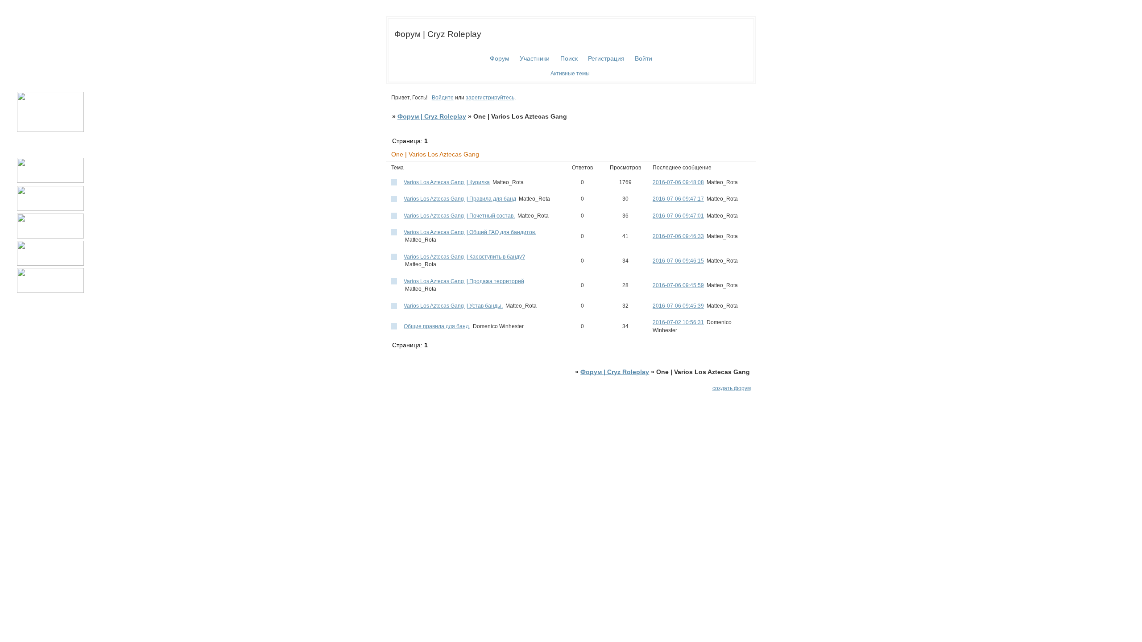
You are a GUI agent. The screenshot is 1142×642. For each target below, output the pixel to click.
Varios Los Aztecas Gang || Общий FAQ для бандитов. (470, 232)
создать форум (731, 388)
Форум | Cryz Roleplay (431, 116)
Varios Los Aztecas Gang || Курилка (447, 182)
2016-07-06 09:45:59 (678, 285)
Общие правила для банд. (437, 326)
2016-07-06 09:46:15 (678, 261)
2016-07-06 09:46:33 (678, 236)
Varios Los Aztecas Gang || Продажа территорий (464, 281)
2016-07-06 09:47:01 (678, 216)
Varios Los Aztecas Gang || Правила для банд (460, 199)
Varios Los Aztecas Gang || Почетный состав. (459, 216)
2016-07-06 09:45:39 (678, 306)
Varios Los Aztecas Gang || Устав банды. (453, 306)
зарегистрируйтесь (490, 98)
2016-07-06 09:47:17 (678, 199)
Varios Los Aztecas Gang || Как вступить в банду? (464, 257)
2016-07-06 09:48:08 (678, 182)
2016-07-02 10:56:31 (678, 322)
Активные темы (570, 73)
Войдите (443, 98)
